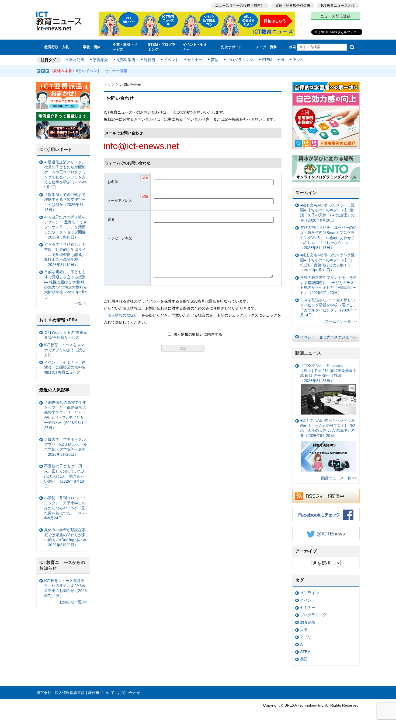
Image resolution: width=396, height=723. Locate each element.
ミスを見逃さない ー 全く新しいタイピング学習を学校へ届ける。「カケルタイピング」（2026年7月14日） (328, 307)
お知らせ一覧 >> (73, 602)
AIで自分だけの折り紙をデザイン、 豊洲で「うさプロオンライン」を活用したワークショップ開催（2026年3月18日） (65, 227)
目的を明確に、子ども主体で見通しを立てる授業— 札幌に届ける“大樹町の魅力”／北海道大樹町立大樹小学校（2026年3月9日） (65, 284)
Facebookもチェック (326, 514)
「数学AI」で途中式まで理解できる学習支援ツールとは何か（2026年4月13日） (65, 202)
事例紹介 (100, 60)
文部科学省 (125, 60)
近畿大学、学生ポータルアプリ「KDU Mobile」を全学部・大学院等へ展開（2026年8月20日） (65, 447)
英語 (214, 60)
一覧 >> (80, 303)
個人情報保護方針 (70, 692)
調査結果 (307, 622)
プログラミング (240, 60)
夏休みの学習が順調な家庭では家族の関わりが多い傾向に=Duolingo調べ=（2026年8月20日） (65, 537)
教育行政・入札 (56, 47)
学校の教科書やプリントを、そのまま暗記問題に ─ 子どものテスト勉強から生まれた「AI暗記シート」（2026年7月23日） (328, 285)
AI (282, 60)
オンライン (309, 593)
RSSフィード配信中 (326, 496)
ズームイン (306, 192)
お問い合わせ (129, 692)
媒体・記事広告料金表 (292, 5)
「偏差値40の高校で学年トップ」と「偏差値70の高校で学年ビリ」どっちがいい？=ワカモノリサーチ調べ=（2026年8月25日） (65, 415)
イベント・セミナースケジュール (328, 337)
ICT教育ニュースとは (338, 5)
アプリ (298, 60)
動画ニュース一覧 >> (339, 478)
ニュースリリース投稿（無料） (239, 5)
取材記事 (76, 60)
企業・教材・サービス (125, 47)
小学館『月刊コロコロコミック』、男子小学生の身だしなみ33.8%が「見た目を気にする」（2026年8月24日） (65, 508)
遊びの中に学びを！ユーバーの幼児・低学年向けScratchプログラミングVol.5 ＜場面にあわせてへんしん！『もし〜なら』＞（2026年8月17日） (328, 237)
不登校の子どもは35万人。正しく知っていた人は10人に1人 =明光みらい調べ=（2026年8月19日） (65, 476)
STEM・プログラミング (161, 47)
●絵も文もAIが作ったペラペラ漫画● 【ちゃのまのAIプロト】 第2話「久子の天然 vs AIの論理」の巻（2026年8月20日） (327, 212)
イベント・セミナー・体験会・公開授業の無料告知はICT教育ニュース (65, 367)
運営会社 (43, 692)
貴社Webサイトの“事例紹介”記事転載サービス (65, 335)
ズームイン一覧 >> (341, 321)
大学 (304, 629)
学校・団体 (91, 47)
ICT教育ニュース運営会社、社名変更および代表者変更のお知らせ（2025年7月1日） (65, 588)
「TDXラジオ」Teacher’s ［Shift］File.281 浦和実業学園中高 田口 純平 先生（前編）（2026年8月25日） (328, 373)
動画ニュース (308, 353)
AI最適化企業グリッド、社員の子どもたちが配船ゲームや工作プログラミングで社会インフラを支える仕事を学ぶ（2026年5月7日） (65, 174)
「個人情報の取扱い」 (122, 315)
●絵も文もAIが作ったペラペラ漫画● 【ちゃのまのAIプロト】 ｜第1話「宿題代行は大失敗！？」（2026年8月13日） (327, 262)
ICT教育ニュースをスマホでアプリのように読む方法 (65, 350)
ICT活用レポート (55, 149)
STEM (267, 60)
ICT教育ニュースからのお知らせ (62, 565)
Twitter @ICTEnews (326, 533)
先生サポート (231, 47)
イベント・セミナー (195, 47)
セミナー (194, 60)
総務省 (149, 60)
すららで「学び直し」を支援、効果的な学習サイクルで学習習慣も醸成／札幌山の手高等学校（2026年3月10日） (65, 254)
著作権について (101, 692)
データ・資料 (266, 47)
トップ (109, 85)
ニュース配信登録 (335, 16)
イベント (171, 60)
